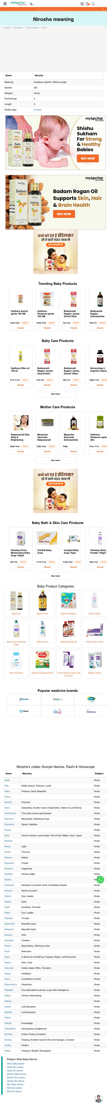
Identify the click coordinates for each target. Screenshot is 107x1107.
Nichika (8, 1034)
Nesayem (9, 863)
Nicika (8, 1045)
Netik (7, 907)
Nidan (8, 1050)
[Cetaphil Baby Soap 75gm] (73, 537)
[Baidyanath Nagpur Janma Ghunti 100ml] (74, 355)
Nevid (7, 945)
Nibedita (9, 990)
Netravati (9, 929)
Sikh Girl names (14, 1091)
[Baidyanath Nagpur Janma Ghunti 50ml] (74, 298)
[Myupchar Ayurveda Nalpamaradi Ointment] (47, 422)
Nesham (9, 868)
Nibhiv (8, 1017)
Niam (7, 978)
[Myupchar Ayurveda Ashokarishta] (73, 422)
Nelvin (8, 796)
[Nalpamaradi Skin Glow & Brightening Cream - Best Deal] (20, 422)
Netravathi (10, 923)
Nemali (8, 802)
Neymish (9, 967)
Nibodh (8, 1023)
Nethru (8, 901)
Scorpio (38, 109)
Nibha (8, 995)
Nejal (7, 780)
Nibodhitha (10, 1028)
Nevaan (8, 934)
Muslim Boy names (16, 1077)
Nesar (8, 851)
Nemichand (10, 813)
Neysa (8, 973)
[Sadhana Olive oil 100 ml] (21, 355)
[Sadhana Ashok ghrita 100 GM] (21, 298)
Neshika (9, 874)
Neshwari (9, 885)
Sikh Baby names (15, 1084)
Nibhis (8, 1006)
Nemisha (9, 818)
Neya (7, 956)
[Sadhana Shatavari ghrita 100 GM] (47, 298)
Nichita (8, 1039)
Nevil (7, 951)
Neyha (8, 962)
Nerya (8, 846)
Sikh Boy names (14, 1088)
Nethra (8, 896)
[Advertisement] (53, 50)
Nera (7, 835)
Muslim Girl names (15, 1081)
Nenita (8, 829)
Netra (7, 912)
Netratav (9, 918)
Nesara (8, 857)
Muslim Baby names (16, 1074)
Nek (7, 785)
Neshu (8, 879)
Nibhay (8, 1001)
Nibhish (8, 1012)
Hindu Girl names (15, 1070)
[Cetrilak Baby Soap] (47, 537)
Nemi (7, 807)
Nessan (8, 890)
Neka (7, 791)
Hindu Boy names (15, 1067)
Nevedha (9, 940)
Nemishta (9, 824)
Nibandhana (11, 984)
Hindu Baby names (16, 1063)
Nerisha (8, 840)
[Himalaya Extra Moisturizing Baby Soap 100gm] (21, 537)
